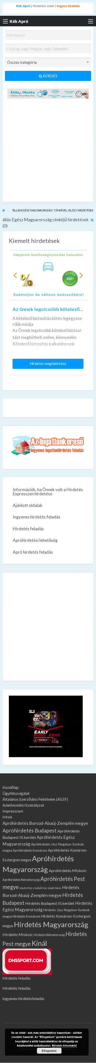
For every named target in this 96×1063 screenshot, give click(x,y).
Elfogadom (49, 1050)
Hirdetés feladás (28, 528)
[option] (48, 312)
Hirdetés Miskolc (17, 934)
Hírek (7, 817)
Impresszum (12, 811)
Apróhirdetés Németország (21, 880)
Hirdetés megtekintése (49, 365)
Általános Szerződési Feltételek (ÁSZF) (35, 799)
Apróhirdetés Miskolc (68, 870)
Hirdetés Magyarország (51, 924)
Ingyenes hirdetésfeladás (23, 998)
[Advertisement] (48, 152)
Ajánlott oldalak (27, 505)
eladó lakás (54, 888)
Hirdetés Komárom (26, 916)
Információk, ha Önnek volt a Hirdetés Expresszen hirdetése (48, 491)
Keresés (49, 76)
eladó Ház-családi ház (33, 888)
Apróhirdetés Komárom (30, 850)
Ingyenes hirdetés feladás (36, 516)
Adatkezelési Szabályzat (23, 805)
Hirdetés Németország (49, 935)
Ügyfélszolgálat (16, 793)
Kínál (39, 943)
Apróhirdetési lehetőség (35, 540)
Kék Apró (19, 21)
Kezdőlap (10, 787)
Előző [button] (15, 275)
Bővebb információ (64, 1045)
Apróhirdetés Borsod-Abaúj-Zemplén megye (45, 823)
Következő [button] (81, 275)
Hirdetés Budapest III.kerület (49, 903)
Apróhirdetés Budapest (29, 830)
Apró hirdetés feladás (33, 552)
